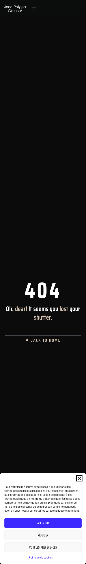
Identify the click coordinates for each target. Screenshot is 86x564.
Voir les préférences (43, 547)
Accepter (43, 523)
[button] (79, 478)
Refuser (43, 535)
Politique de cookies (41, 557)
